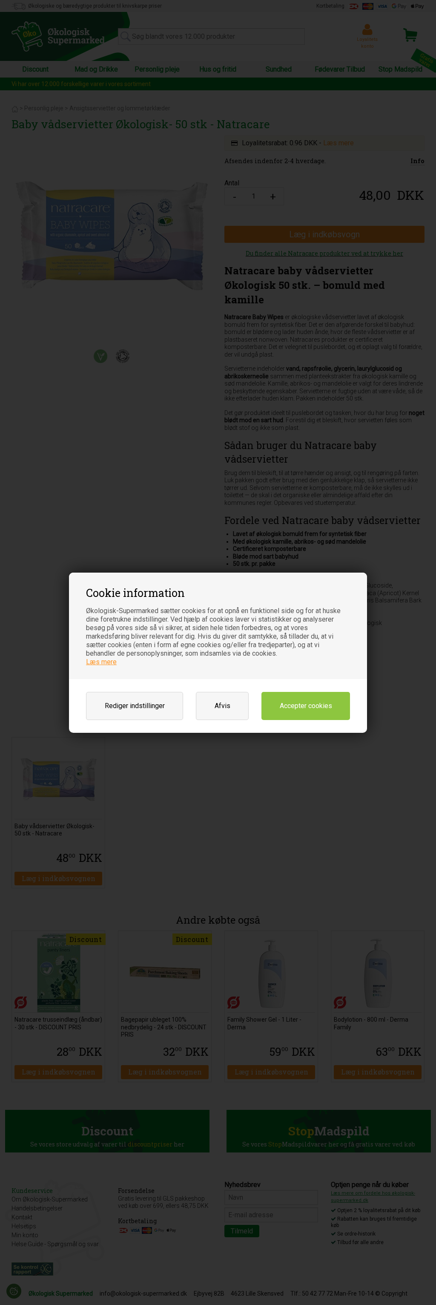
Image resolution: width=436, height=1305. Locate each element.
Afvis (222, 706)
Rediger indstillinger (135, 706)
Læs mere (101, 662)
